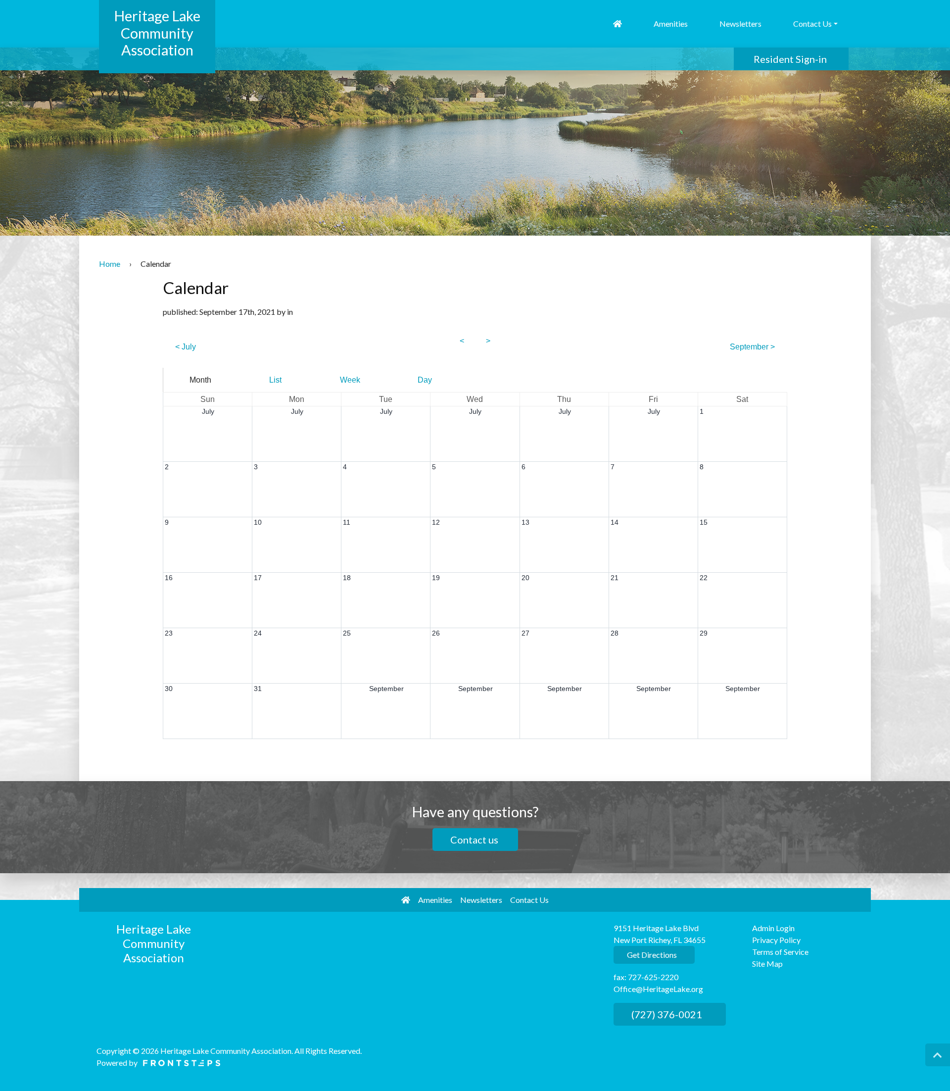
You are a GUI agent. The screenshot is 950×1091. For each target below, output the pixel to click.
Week (350, 380)
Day (425, 380)
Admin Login (773, 928)
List (275, 380)
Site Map (767, 963)
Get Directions (651, 954)
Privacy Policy (776, 939)
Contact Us (529, 899)
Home (109, 263)
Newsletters (740, 23)
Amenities (671, 23)
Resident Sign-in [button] (791, 59)
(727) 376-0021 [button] (665, 1014)
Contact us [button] (475, 839)
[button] (937, 1054)
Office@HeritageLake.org (658, 988)
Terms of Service (780, 951)
